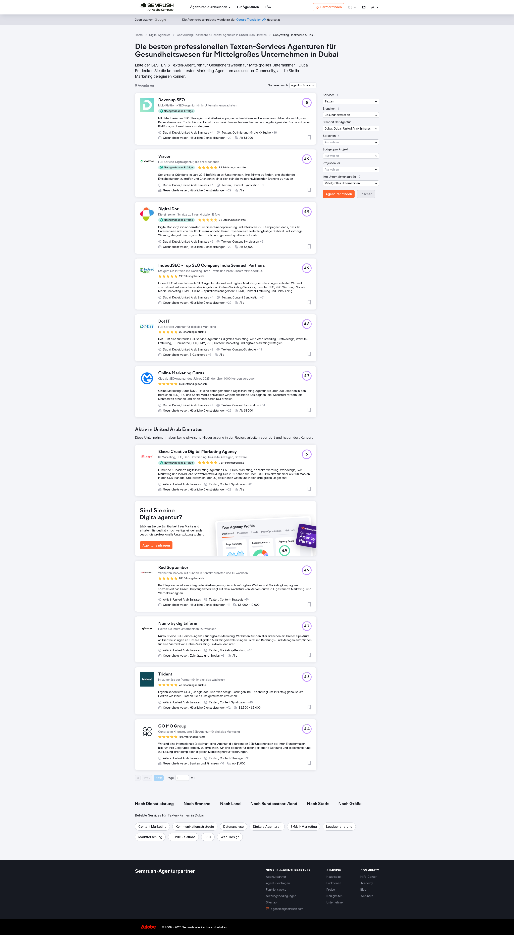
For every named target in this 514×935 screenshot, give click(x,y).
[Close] (327, 418)
